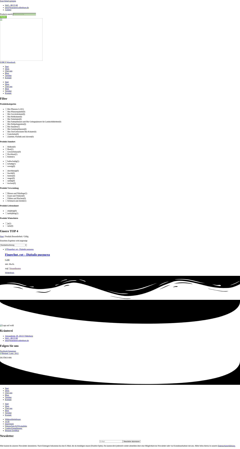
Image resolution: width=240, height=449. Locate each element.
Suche (3, 17)
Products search (6, 14)
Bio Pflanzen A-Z (16, 109)
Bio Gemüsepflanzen (17, 129)
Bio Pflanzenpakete (16, 112)
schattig (12, 164)
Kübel (11, 157)
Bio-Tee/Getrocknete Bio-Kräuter (22, 132)
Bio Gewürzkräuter (16, 114)
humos (11, 176)
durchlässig (13, 171)
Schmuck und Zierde (17, 201)
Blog (7, 73)
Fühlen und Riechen (17, 198)
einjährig (12, 211)
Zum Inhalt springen (8, 1)
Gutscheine (13, 134)
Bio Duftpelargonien (17, 124)
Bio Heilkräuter (15, 117)
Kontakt (8, 78)
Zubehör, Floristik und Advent (21, 137)
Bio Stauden (14, 127)
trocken (12, 183)
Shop (7, 69)
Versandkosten (15, 268)
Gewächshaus (14, 152)
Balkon (12, 147)
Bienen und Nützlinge (17, 193)
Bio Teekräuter (15, 119)
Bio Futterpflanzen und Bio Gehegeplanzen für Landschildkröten (34, 122)
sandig (11, 181)
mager (11, 178)
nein (10, 226)
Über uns (8, 71)
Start (7, 66)
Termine (8, 75)
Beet (10, 149)
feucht (11, 173)
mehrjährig (13, 213)
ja (9, 223)
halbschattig (13, 161)
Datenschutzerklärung (226, 446)
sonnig (11, 166)
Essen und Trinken (16, 196)
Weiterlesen (9, 273)
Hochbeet (12, 154)
